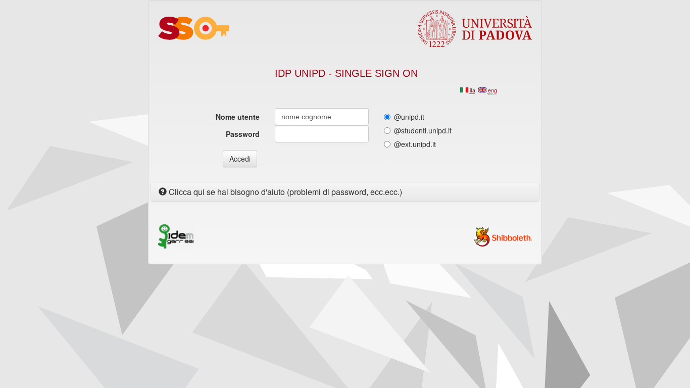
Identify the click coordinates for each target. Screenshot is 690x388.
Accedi (240, 159)
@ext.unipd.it (415, 144)
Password (243, 134)
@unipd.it (409, 117)
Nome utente (238, 117)
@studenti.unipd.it (423, 130)
